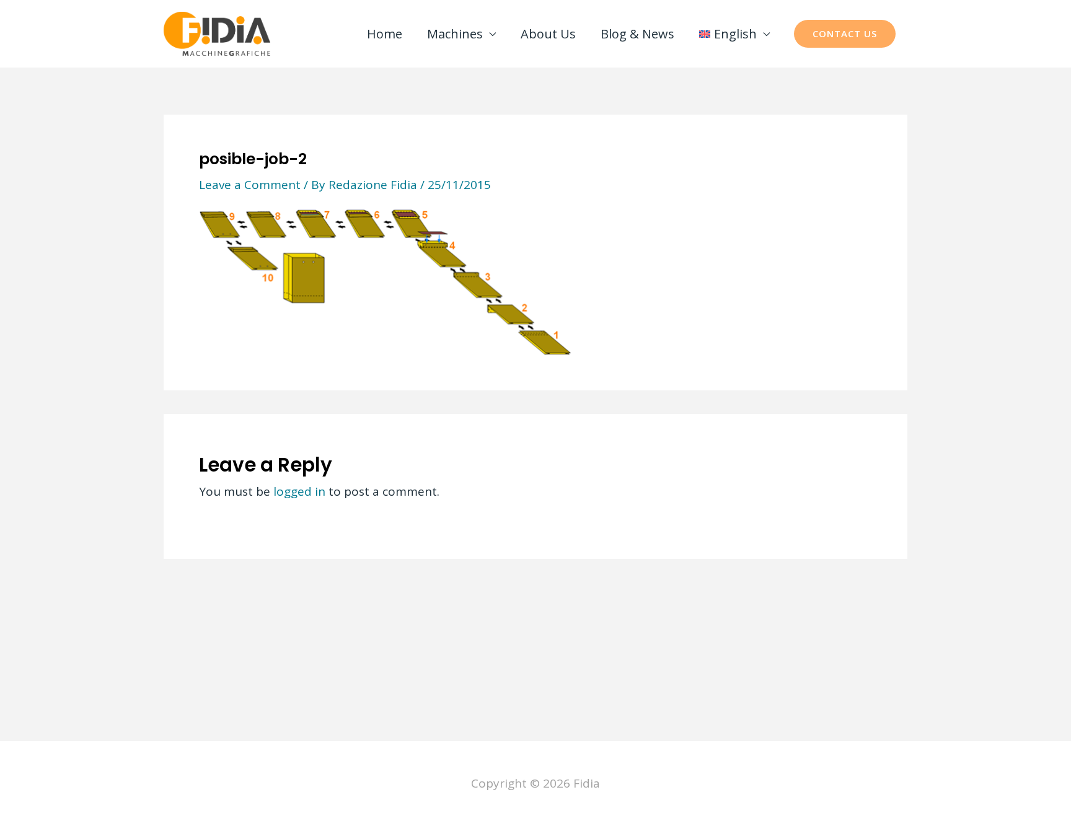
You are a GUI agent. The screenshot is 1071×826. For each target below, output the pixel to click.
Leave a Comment (250, 185)
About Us (548, 33)
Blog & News (637, 33)
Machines (455, 33)
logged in (299, 491)
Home (384, 33)
